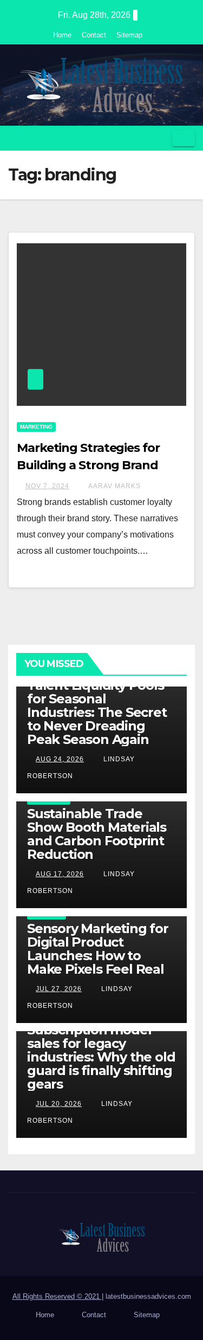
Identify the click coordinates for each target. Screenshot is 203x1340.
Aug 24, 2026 (60, 759)
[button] (160, 138)
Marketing (36, 427)
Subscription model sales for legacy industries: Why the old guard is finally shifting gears (101, 1057)
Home (62, 35)
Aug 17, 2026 (60, 874)
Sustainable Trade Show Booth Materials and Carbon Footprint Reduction (96, 834)
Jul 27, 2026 (59, 989)
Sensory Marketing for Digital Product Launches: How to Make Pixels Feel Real (97, 949)
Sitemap (129, 35)
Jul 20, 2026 (59, 1104)
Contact (94, 35)
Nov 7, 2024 (47, 486)
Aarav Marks (114, 486)
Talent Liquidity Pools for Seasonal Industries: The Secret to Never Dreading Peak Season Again (97, 712)
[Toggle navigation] (183, 138)
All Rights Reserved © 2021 (57, 1296)
